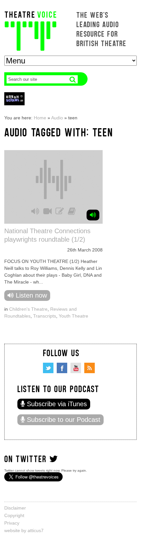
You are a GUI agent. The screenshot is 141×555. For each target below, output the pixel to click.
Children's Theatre (28, 309)
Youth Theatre (73, 316)
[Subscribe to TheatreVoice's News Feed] (89, 368)
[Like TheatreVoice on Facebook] (62, 368)
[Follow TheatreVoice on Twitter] (48, 368)
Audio (57, 117)
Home (40, 117)
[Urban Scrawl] (14, 98)
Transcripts (44, 316)
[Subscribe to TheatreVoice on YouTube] (75, 368)
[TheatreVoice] (30, 30)
